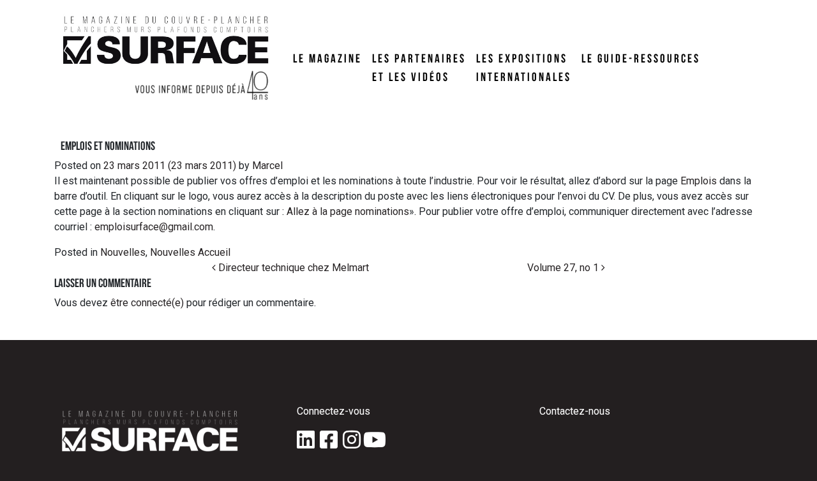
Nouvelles (123, 252)
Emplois (698, 181)
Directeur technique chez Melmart (292, 268)
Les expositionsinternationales (523, 67)
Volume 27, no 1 (564, 268)
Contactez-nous (574, 411)
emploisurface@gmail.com (153, 227)
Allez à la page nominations (348, 211)
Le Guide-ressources (640, 58)
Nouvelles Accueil (190, 252)
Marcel (266, 165)
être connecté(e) (147, 303)
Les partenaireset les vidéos (419, 67)
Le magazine (327, 58)
